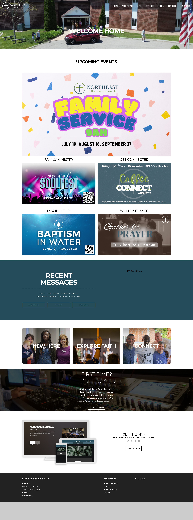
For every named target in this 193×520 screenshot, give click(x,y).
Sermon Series (84, 305)
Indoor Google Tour (96, 407)
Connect (172, 6)
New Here (150, 6)
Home (115, 6)
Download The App (133, 448)
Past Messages (34, 305)
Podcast (59, 305)
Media (161, 6)
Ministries (185, 6)
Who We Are (127, 6)
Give (139, 6)
